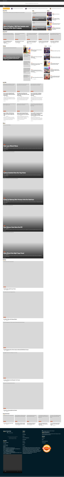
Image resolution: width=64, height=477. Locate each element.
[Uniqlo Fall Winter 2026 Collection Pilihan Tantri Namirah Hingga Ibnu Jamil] (9, 107)
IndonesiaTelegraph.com (26, 437)
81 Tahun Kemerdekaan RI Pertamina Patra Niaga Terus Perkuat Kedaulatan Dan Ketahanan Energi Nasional (37, 71)
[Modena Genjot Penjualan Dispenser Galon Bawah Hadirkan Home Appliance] (23, 107)
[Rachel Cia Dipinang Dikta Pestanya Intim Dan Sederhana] (10, 178)
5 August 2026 (8, 59)
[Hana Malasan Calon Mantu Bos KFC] (8, 205)
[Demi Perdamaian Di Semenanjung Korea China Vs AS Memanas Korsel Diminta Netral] (32, 36)
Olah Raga (53, 13)
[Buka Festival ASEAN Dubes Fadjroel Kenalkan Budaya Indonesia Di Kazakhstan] (8, 36)
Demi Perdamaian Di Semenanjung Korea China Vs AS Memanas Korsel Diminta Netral (32, 42)
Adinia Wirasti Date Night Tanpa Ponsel (13, 253)
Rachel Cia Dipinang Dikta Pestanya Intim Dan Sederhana (18, 199)
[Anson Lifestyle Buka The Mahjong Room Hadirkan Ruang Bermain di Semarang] (36, 88)
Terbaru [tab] (45, 46)
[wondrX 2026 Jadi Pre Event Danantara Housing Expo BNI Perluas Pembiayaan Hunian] (26, 64)
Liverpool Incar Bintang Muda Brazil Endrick (10, 410)
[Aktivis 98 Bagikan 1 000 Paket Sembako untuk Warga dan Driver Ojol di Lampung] (17, 21)
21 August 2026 (34, 96)
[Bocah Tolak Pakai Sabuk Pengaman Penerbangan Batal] (20, 36)
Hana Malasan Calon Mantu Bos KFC (12, 227)
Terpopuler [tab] (49, 46)
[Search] (60, 5)
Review (23, 444)
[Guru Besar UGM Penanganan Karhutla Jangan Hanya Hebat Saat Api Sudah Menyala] (47, 76)
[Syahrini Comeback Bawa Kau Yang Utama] (8, 151)
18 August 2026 (7, 254)
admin (4, 29)
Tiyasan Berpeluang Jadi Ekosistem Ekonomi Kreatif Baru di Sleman (38, 18)
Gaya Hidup (5, 91)
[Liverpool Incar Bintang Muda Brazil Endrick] (23, 395)
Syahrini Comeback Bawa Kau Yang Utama (14, 173)
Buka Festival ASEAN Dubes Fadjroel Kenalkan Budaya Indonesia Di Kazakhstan (7, 42)
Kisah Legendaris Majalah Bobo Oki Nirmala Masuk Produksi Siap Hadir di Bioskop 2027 (56, 28)
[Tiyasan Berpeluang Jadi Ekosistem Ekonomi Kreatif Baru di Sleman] (49, 23)
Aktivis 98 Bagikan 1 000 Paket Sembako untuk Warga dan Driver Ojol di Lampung (37, 8)
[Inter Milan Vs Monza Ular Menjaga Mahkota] (23, 304)
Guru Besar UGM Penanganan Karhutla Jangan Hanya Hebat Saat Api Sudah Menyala (55, 77)
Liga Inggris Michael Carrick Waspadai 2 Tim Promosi (11, 380)
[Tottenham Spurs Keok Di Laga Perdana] (49, 14)
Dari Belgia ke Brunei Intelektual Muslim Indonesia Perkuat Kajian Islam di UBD (44, 41)
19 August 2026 (7, 228)
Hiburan (4, 144)
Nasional (53, 17)
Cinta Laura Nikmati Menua (10, 146)
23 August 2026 (7, 29)
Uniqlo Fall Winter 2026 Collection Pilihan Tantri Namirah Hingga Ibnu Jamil (8, 114)
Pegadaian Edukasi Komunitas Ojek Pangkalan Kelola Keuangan (38, 28)
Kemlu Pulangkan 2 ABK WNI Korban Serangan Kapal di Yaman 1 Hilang (54, 41)
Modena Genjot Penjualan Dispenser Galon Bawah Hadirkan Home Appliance (23, 114)
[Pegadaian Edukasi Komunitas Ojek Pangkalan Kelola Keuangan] (26, 57)
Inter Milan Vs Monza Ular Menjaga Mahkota (10, 319)
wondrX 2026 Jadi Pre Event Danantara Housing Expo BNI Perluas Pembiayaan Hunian (36, 64)
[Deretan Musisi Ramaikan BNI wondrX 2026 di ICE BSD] (26, 78)
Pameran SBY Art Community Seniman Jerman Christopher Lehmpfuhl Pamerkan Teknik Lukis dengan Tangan (37, 114)
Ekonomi (34, 17)
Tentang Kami (44, 442)
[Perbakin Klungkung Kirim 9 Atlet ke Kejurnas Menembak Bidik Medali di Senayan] (23, 335)
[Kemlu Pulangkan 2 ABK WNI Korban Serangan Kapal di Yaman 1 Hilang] (55, 36)
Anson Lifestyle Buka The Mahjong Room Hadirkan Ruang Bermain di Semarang (36, 94)
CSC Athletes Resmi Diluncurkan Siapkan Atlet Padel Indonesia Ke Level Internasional (23, 94)
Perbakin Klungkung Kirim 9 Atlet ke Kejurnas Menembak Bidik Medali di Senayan (16, 349)
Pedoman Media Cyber (45, 441)
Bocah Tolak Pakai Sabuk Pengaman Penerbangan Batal (19, 41)
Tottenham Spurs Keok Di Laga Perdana (18, 8)
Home (3, 5)
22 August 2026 (36, 29)
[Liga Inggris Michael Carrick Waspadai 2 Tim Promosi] (23, 365)
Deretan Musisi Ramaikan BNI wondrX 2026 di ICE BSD (37, 78)
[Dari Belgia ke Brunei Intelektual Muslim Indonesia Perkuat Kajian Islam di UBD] (43, 36)
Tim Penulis (5, 59)
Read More (18, 120)
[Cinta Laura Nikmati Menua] (7, 124)
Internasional (5, 39)
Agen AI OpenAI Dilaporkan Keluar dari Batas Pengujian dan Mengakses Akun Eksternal (11, 57)
